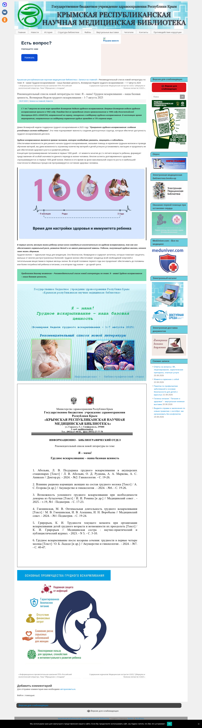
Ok (169, 724)
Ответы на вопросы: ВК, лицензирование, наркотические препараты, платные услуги (168, 370)
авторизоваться (67, 689)
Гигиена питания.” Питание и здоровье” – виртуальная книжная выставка (169, 401)
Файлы (88, 32)
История (48, 32)
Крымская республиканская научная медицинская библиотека (83, 718)
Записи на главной (37, 101)
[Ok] (198, 723)
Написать (29, 57)
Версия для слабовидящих (169, 87)
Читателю (129, 32)
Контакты (143, 32)
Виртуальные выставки (107, 32)
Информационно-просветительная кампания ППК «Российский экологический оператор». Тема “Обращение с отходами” (45, 86)
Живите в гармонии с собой (166, 379)
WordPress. (139, 718)
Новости (35, 32)
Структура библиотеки (68, 32)
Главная (22, 32)
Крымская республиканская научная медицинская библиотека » (48, 79)
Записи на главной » (89, 79)
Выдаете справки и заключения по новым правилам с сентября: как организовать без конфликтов (169, 411)
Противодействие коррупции (168, 32)
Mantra (130, 718)
